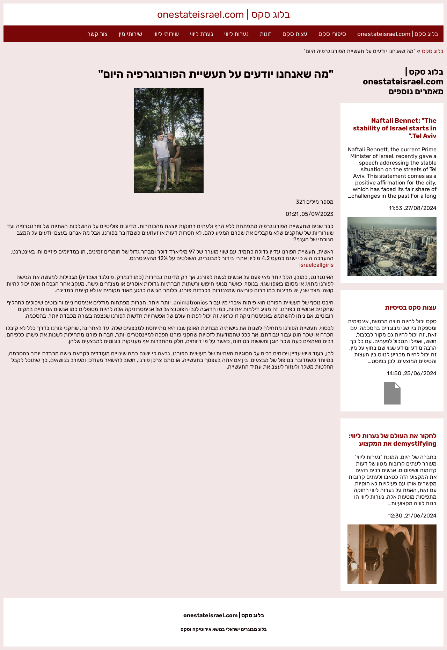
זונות (265, 33)
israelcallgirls (316, 265)
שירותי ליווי (166, 33)
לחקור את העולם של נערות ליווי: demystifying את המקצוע (393, 439)
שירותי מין (130, 33)
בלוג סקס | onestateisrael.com (223, 14)
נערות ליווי (236, 33)
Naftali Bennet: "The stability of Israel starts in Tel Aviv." (395, 128)
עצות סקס (295, 33)
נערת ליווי (201, 33)
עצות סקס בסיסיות (411, 307)
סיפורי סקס (332, 33)
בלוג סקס (433, 51)
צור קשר (97, 33)
